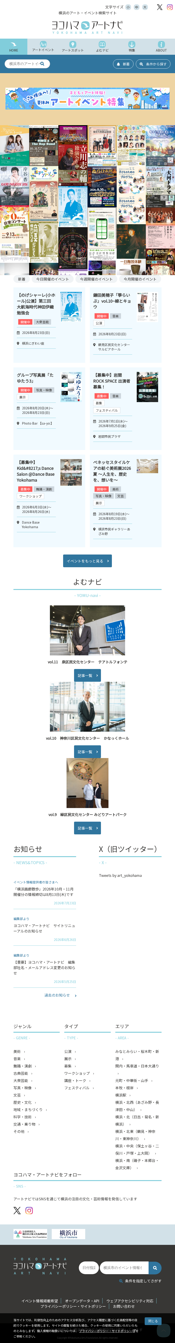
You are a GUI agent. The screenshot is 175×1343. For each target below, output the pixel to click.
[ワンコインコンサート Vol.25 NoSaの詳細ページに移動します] (14, 164)
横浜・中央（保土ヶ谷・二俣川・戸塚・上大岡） (137, 1149)
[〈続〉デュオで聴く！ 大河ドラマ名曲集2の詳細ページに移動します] (160, 206)
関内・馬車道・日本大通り (137, 1066)
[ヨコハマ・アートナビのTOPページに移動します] (87, 28)
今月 (140, 279)
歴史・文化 (23, 1102)
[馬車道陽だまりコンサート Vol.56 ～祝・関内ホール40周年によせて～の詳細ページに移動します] (131, 164)
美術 (115, 489)
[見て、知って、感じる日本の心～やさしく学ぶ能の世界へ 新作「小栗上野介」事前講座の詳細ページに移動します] (43, 220)
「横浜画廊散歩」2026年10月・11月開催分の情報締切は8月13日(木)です (43, 891)
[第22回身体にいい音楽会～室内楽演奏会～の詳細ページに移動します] (160, 247)
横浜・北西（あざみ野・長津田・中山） (137, 1105)
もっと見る (85, 561)
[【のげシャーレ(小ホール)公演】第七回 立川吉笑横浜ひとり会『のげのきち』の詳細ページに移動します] (43, 261)
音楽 (115, 316)
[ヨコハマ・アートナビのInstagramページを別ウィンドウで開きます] (170, 7)
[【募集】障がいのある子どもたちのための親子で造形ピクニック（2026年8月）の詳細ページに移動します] (131, 222)
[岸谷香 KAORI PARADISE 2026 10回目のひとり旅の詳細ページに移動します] (14, 205)
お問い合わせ (124, 1306)
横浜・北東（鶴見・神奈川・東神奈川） (135, 1135)
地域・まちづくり (28, 1109)
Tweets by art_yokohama (120, 875)
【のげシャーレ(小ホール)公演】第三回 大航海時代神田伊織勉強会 (36, 304)
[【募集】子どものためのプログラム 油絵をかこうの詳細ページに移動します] (131, 193)
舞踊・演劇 (44, 489)
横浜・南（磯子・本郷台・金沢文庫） (137, 1164)
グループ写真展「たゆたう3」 (35, 378)
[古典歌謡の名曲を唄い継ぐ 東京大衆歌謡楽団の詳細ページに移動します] (102, 164)
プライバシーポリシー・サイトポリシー (105, 1331)
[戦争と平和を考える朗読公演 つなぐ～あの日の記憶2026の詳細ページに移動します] (160, 164)
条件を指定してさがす (143, 1280)
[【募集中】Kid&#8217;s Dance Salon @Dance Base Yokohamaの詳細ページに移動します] (71, 501)
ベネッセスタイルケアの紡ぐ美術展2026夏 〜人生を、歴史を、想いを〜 (112, 471)
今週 (96, 279)
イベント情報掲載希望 (39, 1300)
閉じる (153, 1321)
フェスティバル (107, 410)
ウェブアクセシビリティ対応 (129, 1300)
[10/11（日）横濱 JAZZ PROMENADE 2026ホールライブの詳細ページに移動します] (131, 257)
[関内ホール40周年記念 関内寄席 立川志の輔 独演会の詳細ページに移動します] (73, 184)
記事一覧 (85, 675)
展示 (22, 397)
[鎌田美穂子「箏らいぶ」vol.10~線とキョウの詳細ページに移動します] (147, 325)
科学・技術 (23, 1116)
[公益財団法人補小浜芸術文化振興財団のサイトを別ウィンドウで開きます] (30, 1234)
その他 (19, 1131)
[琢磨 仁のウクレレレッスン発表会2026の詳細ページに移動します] (73, 143)
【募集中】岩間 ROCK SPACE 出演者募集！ (111, 381)
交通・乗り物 (24, 1124)
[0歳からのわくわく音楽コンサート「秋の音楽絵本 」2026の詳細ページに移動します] (14, 241)
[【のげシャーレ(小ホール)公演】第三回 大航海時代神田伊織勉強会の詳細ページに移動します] (73, 225)
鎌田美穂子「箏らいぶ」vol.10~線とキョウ (112, 301)
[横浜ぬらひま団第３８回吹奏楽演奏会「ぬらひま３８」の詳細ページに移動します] (102, 206)
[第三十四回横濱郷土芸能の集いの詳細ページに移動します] (73, 267)
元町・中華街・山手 (132, 1080)
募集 (99, 403)
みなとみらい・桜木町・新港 (137, 1055)
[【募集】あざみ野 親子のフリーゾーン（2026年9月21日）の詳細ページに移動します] (43, 179)
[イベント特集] (87, 99)
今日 (52, 279)
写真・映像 (44, 390)
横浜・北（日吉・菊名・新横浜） (137, 1120)
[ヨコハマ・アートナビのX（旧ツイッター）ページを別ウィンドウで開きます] (159, 7)
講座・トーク (75, 1080)
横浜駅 (121, 1095)
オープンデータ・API (82, 1300)
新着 (21, 279)
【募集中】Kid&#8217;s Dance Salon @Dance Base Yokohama (35, 471)
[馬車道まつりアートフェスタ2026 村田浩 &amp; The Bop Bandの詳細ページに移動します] (43, 164)
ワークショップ (30, 496)
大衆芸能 (42, 322)
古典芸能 (21, 1073)
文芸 (120, 496)
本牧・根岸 (124, 1087)
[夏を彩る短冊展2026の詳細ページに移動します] (14, 261)
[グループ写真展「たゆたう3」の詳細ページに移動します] (71, 408)
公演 (99, 323)
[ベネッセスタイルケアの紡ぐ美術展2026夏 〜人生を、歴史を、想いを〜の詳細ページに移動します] (147, 501)
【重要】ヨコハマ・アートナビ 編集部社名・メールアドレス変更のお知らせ (44, 967)
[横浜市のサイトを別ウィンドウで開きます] (68, 1234)
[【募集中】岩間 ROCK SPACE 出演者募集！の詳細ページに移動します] (147, 408)
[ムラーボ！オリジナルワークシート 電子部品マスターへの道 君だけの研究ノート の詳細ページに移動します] (102, 247)
